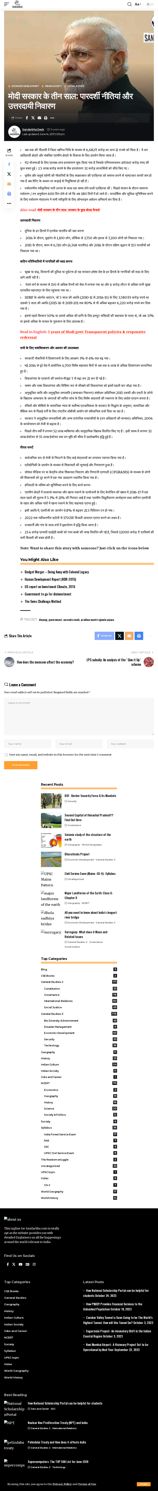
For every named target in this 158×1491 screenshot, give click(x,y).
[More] (52, 118)
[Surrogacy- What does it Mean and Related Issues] (51, 937)
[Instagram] (34, 1265)
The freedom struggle (78, 1159)
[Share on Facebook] (27, 118)
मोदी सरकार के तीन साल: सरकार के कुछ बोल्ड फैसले (68, 210)
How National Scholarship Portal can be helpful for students (65, 1403)
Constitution (80, 988)
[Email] (39, 118)
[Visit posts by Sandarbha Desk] (14, 132)
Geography (73, 844)
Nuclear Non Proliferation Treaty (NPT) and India (57, 1422)
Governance (74, 825)
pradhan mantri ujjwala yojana (97, 619)
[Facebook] (7, 1265)
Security (71, 801)
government (55, 619)
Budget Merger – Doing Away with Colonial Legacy (57, 571)
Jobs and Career (78, 1077)
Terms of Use (87, 1484)
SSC (80, 1146)
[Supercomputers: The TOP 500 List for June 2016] (14, 1467)
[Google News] (27, 1265)
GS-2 (80, 1185)
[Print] (46, 118)
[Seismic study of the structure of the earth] (51, 840)
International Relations (80, 1001)
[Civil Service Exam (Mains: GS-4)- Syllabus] (51, 879)
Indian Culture (78, 1064)
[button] (144, 1484)
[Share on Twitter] (33, 118)
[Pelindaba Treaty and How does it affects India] (14, 1447)
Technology (80, 1045)
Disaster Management (80, 1026)
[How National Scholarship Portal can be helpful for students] (14, 1408)
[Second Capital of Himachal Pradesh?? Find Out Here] (51, 820)
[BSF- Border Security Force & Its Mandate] (51, 801)
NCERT (86, 903)
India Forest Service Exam (80, 1134)
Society (78, 1121)
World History (78, 1198)
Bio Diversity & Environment (80, 1020)
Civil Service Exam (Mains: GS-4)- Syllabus (90, 873)
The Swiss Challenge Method (43, 601)
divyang (43, 619)
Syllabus (78, 1127)
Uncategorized (75, 879)
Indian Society (53, 86)
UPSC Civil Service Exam (80, 1153)
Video (78, 1178)
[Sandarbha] (17, 4)
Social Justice (76, 86)
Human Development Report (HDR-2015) (50, 579)
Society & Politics (80, 1114)
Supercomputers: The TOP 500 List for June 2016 (58, 1461)
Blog (78, 969)
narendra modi (71, 619)
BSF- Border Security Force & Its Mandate (90, 795)
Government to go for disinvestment (48, 594)
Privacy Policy (62, 1484)
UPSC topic (78, 1172)
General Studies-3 (105, 859)
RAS (80, 1140)
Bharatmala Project (77, 854)
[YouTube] (20, 1265)
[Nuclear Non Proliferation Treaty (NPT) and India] (14, 1428)
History (78, 1058)
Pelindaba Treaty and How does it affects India (57, 1442)
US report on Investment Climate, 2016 (50, 586)
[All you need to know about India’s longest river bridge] (51, 917)
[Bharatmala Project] (51, 859)
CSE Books (78, 975)
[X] (14, 1265)
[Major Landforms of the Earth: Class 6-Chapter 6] (51, 898)
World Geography (92, 844)
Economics (80, 1090)
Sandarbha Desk (33, 129)
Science (80, 1108)
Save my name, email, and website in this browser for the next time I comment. (60, 754)
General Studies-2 (77, 942)
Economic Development (25, 86)
